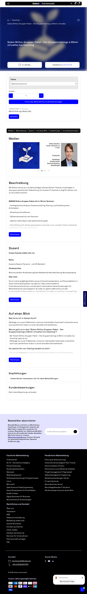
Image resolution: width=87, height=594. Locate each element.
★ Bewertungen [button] (85, 299)
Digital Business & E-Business (18, 496)
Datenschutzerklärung (17, 437)
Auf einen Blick (41, 131)
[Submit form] (75, 431)
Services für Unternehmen (17, 536)
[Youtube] (49, 561)
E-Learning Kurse (51, 481)
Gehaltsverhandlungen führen (57, 478)
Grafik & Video (12, 493)
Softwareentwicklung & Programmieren (22, 478)
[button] (62, 65)
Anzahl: (12, 91)
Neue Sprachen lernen (54, 484)
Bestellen (43, 413)
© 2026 (17, 572)
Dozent (31, 131)
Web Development (14, 475)
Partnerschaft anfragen (16, 539)
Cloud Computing (14, 466)
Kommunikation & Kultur (54, 466)
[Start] (8, 20)
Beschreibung (21, 131)
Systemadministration (15, 469)
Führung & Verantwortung (55, 460)
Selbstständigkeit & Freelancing (57, 475)
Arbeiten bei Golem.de (15, 533)
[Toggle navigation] (8, 3)
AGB (8, 514)
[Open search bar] (71, 3)
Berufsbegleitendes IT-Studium (57, 487)
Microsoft (11, 484)
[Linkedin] (53, 561)
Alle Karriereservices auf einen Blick (59, 490)
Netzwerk (10, 472)
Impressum (11, 511)
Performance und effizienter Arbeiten (60, 469)
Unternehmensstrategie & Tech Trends (60, 463)
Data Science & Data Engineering (20, 487)
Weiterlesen (15, 234)
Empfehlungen (55, 131)
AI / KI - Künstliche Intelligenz (18, 463)
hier (18, 441)
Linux (9, 481)
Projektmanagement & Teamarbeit (58, 472)
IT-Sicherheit (12, 460)
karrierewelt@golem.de (21, 561)
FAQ (8, 542)
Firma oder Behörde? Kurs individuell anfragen (43, 102)
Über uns (10, 508)
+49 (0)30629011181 (20, 564)
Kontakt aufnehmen (15, 527)
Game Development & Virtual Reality (21, 490)
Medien (10, 131)
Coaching (16, 20)
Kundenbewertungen (70, 131)
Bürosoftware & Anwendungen (19, 499)
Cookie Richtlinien (14, 524)
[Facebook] (45, 561)
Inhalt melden (12, 530)
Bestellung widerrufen (16, 520)
